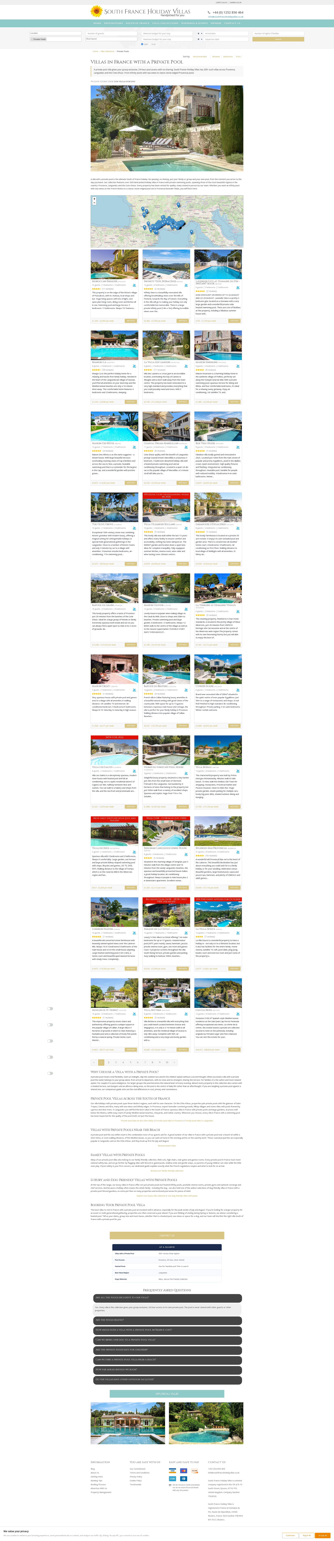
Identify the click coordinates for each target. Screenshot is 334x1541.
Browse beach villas (167, 1145)
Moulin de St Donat (109, 1010)
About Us (95, 1472)
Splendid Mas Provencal (216, 848)
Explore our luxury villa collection (151, 1195)
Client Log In (221, 2)
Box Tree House (209, 443)
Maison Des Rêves (106, 443)
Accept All (323, 1535)
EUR (154, 44)
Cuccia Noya (208, 1010)
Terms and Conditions (140, 1472)
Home (97, 23)
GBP (146, 44)
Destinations (113, 23)
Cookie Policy (136, 1480)
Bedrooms (228, 56)
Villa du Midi (105, 848)
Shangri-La (103, 362)
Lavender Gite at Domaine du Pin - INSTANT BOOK (218, 282)
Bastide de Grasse (107, 605)
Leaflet (226, 246)
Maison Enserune (211, 362)
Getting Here (97, 1476)
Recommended (200, 56)
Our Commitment (137, 1468)
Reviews (216, 56)
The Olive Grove (107, 524)
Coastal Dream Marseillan (165, 443)
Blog (93, 1468)
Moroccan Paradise (109, 281)
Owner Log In (235, 2)
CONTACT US (167, 1235)
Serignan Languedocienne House (165, 849)
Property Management (101, 1492)
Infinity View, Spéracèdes (163, 281)
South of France (138, 23)
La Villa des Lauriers (162, 362)
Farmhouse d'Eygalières (215, 524)
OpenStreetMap (233, 246)
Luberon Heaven (106, 929)
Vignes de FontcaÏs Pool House (164, 768)
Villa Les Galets (106, 767)
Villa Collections (165, 23)
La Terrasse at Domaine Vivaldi (216, 606)
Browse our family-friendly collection (167, 1170)
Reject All (307, 1535)
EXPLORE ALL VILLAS (167, 1393)
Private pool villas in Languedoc (199, 1120)
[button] (155, 228)
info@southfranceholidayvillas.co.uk (225, 16)
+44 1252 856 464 (216, 1468)
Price (238, 56)
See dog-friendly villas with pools (182, 1195)
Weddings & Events (194, 23)
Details (131, 321)
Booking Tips (96, 1480)
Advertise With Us (99, 1488)
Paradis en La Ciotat (161, 929)
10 (167, 1062)
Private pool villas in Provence (169, 1120)
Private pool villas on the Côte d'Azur (137, 1120)
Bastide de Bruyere (160, 686)
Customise (290, 1535)
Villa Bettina (157, 1010)
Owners (216, 23)
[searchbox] (56, 33)
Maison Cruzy (105, 686)
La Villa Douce (209, 929)
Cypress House (209, 686)
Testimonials (135, 1484)
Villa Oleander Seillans (163, 524)
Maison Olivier (157, 605)
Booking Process (98, 1484)
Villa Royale (207, 767)
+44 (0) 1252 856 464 (228, 12)
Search (278, 39)
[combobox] (56, 33)
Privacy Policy (136, 1476)
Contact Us (232, 23)
